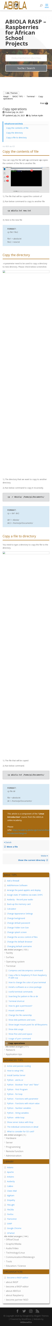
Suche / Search (26, 68)
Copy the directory (14, 132)
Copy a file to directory (16, 137)
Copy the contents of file (17, 128)
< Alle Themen (11, 93)
